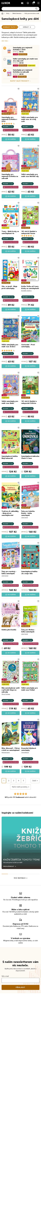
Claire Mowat (25, 752)
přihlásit (20, 987)
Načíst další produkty (19, 81)
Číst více (5, 41)
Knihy (7, 13)
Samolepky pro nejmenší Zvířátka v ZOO (22, 49)
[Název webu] (6, 3)
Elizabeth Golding (26, 290)
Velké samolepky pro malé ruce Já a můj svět (25, 60)
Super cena (31, 65)
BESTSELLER (22, 54)
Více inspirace (20, 878)
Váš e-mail (5, 976)
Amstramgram (6, 752)
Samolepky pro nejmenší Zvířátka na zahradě (22, 71)
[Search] (36, 9)
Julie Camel (24, 517)
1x (13, 123)
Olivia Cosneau (6, 694)
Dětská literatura (16, 13)
